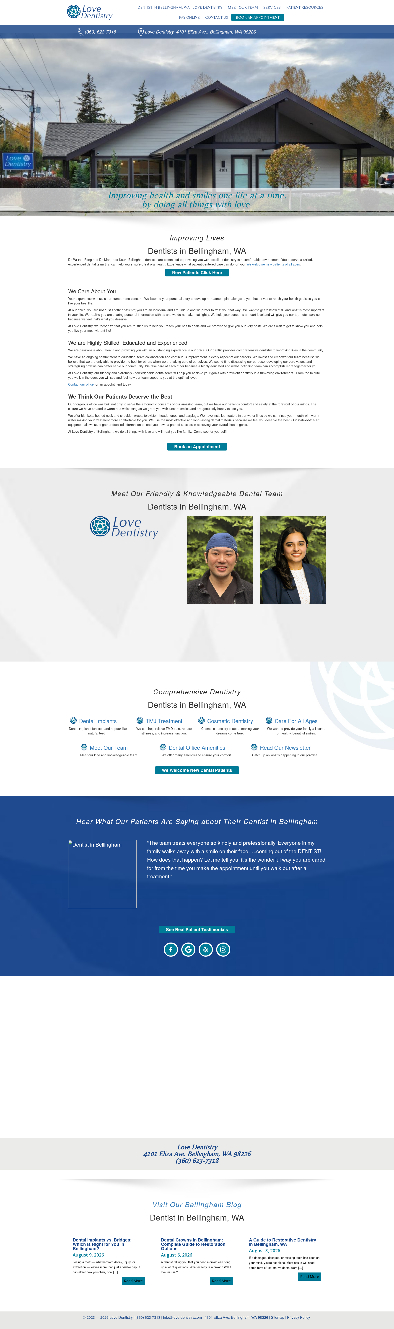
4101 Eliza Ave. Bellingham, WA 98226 (236, 1317)
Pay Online (189, 17)
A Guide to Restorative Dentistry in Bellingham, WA (282, 1242)
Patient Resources (304, 7)
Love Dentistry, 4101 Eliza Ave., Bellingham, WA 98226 (200, 31)
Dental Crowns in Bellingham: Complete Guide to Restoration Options (193, 1244)
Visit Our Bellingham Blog (197, 1204)
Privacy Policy (299, 1317)
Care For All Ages (296, 721)
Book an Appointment (258, 17)
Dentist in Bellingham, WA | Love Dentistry (179, 7)
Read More (134, 1280)
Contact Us (216, 17)
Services (272, 7)
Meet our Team (243, 7)
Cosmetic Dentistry (230, 721)
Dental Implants (98, 721)
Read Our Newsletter (285, 747)
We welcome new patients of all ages (273, 264)
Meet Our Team (109, 747)
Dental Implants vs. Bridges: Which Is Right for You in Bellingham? (102, 1244)
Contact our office (81, 384)
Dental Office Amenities (197, 747)
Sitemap (277, 1317)
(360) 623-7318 (100, 31)
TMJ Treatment (164, 721)
